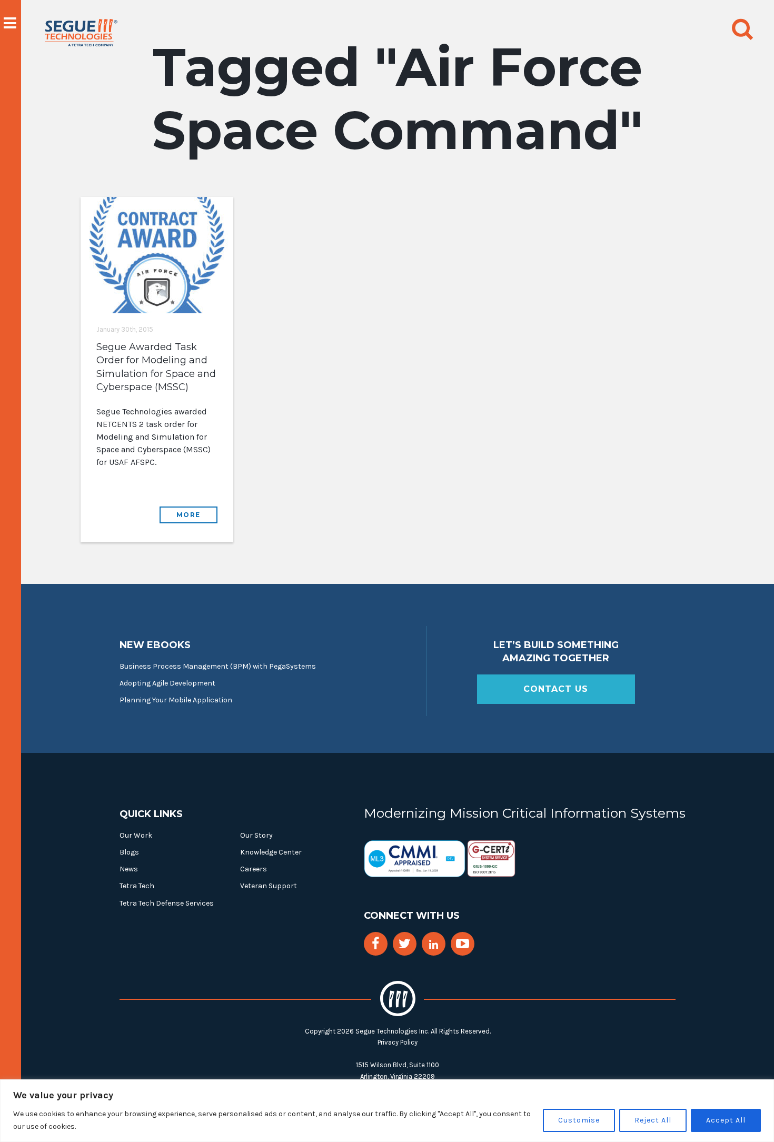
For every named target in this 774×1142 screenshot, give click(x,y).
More (188, 515)
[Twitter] (405, 943)
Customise (579, 1120)
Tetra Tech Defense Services (167, 903)
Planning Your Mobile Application (176, 700)
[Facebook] (375, 943)
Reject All (652, 1120)
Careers (253, 869)
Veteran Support (268, 885)
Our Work (136, 835)
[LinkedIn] (433, 945)
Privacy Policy (398, 1042)
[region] (387, 1110)
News (129, 869)
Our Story (256, 835)
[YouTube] (462, 943)
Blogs (129, 852)
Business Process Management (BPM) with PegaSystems (218, 666)
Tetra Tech (137, 885)
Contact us (555, 689)
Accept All (726, 1120)
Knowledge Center (271, 852)
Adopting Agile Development (167, 683)
